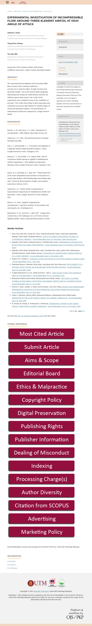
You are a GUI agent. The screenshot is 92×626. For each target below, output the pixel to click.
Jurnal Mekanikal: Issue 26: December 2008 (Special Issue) (55, 239)
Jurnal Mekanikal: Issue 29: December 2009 (64, 306)
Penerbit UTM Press (41, 591)
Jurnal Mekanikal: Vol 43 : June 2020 (26, 262)
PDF (61, 34)
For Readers (11, 561)
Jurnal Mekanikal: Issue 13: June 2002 (26, 292)
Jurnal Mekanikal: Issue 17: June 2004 (26, 284)
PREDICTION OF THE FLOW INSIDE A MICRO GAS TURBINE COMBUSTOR (39, 298)
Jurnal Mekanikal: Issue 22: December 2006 (46, 256)
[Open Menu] (7, 2)
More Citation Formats (66, 140)
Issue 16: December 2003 (32, 11)
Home (9, 11)
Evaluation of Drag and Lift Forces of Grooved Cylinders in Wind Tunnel (57, 259)
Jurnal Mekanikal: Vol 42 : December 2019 (48, 276)
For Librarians (12, 568)
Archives (17, 11)
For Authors (11, 565)
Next (80, 311)
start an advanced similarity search (31, 316)
